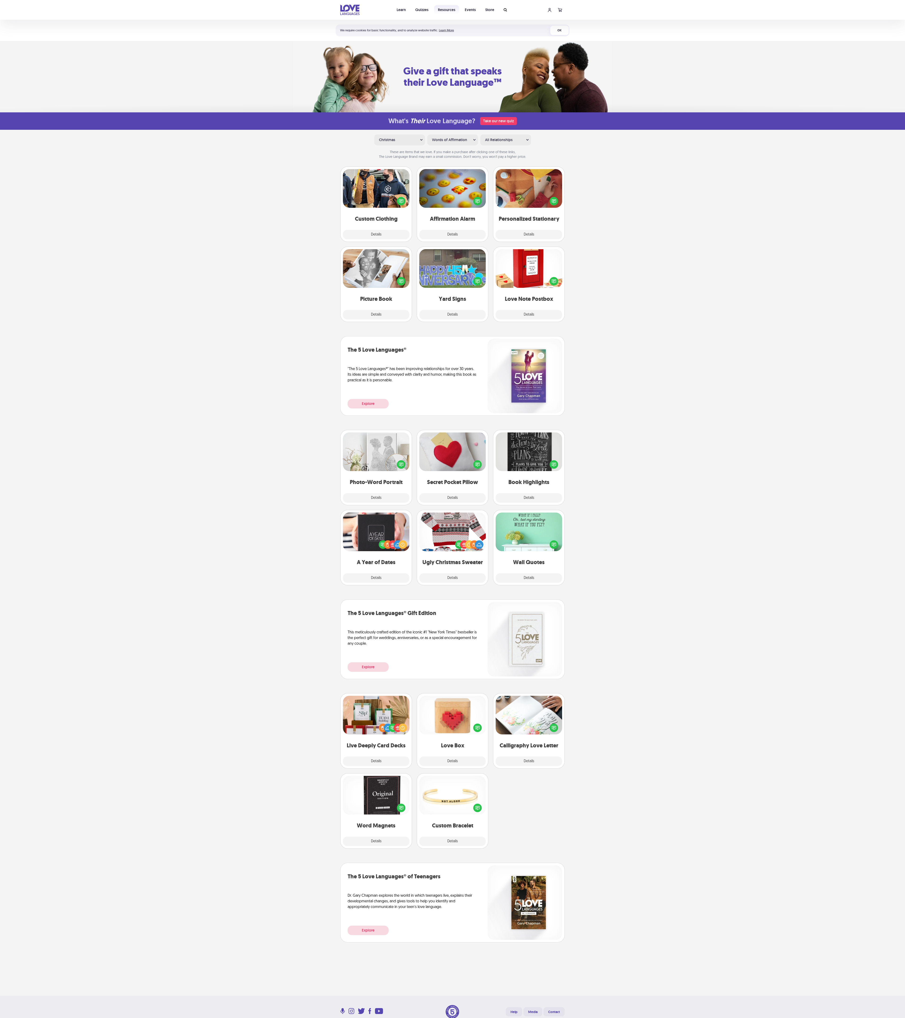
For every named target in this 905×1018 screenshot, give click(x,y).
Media (533, 1012)
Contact (554, 1012)
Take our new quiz (498, 120)
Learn (401, 9)
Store (489, 9)
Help (514, 1012)
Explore (368, 403)
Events (470, 9)
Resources (446, 9)
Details (376, 234)
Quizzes (421, 9)
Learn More (446, 30)
